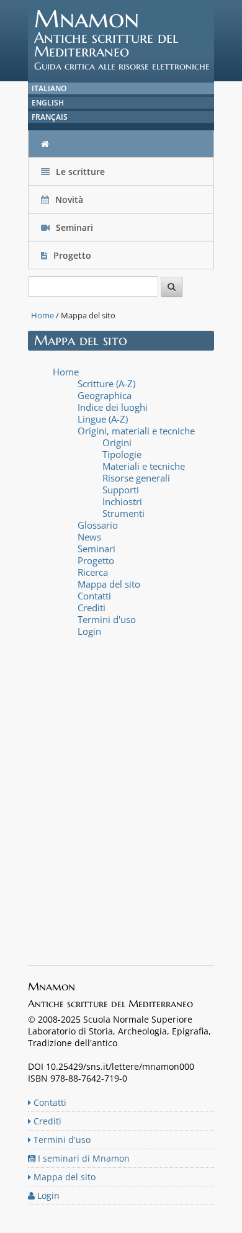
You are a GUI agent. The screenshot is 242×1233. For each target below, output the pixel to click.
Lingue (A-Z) (103, 419)
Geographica (105, 395)
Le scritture (79, 171)
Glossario (98, 525)
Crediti (91, 607)
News (89, 537)
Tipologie (121, 454)
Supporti (120, 489)
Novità (69, 199)
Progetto (72, 255)
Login (89, 631)
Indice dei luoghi (113, 407)
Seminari (73, 227)
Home (42, 315)
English (48, 102)
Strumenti (123, 513)
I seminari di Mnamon (82, 1158)
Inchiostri (122, 501)
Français (50, 117)
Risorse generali (136, 478)
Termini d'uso (107, 619)
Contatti (94, 596)
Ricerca (93, 572)
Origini (117, 442)
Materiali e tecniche (143, 466)
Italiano (49, 88)
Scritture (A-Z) (106, 383)
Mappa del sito (109, 584)
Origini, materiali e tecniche (136, 430)
